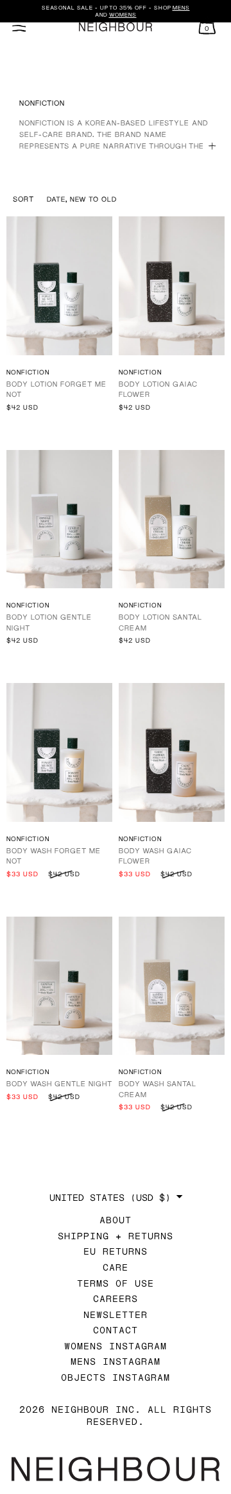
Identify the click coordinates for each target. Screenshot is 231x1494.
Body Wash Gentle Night (59, 1083)
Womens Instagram (115, 1345)
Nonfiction (27, 372)
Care (115, 1267)
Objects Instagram (115, 1377)
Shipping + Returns (115, 1235)
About (115, 1219)
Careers (115, 1298)
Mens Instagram (115, 1361)
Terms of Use (115, 1283)
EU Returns (115, 1251)
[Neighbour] (115, 27)
